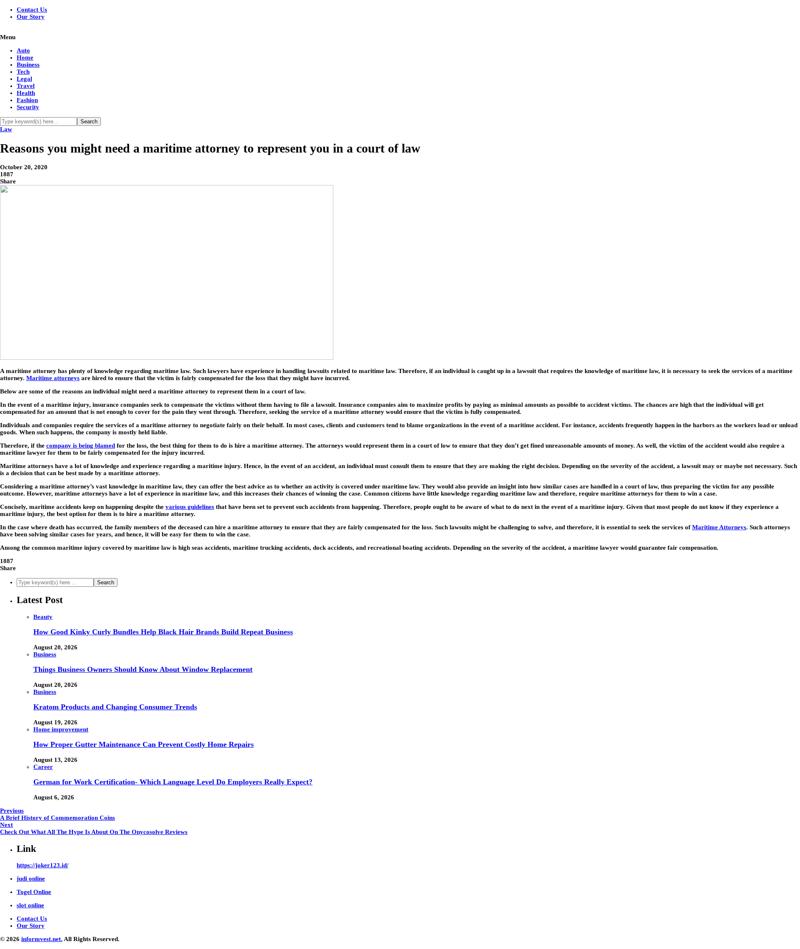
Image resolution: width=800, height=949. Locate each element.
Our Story (31, 16)
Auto (23, 50)
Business (28, 64)
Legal (24, 78)
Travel (26, 86)
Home (25, 57)
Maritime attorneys (53, 378)
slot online (30, 905)
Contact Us (32, 9)
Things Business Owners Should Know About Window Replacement (142, 669)
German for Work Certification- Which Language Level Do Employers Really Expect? (172, 782)
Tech (23, 71)
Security (28, 107)
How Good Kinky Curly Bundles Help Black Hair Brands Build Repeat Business (163, 632)
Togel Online (34, 892)
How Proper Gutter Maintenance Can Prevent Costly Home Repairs (143, 744)
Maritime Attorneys (719, 527)
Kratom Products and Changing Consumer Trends (115, 707)
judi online (31, 878)
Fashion (27, 100)
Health (26, 93)
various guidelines (189, 506)
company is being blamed (80, 445)
